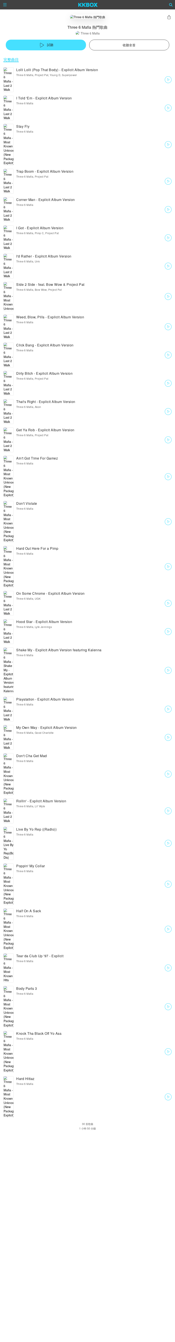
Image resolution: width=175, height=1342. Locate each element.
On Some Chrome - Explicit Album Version (50, 593)
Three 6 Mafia (90, 33)
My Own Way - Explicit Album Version (46, 727)
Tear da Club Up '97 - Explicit (39, 955)
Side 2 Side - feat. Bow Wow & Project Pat (50, 284)
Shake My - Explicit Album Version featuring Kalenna (59, 649)
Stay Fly (22, 126)
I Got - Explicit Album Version (39, 227)
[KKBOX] (88, 4)
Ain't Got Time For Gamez (37, 458)
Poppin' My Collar (30, 865)
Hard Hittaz (25, 1078)
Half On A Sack (28, 910)
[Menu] (4, 4)
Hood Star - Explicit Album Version (44, 621)
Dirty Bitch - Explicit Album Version (44, 373)
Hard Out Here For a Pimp (37, 548)
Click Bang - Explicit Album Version (45, 345)
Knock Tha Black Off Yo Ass (38, 1033)
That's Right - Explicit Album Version (45, 401)
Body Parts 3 (26, 988)
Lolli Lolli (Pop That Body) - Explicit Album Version (57, 69)
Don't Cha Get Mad (31, 755)
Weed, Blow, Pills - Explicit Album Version (50, 317)
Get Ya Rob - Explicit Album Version (45, 429)
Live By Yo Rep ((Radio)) (36, 829)
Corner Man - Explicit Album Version (45, 199)
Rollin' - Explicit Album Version (41, 800)
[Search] (171, 4)
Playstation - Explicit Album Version (45, 699)
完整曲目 (11, 59)
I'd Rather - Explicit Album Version (43, 256)
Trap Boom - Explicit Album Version (44, 171)
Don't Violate (26, 503)
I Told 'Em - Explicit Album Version (44, 98)
